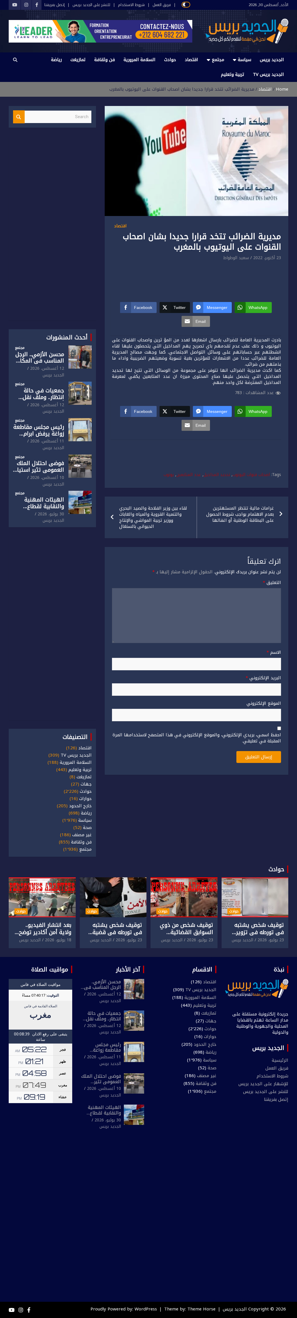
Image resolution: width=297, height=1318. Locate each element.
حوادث (170, 60)
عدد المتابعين (188, 475)
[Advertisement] (175, 278)
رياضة (56, 60)
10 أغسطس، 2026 (47, 478)
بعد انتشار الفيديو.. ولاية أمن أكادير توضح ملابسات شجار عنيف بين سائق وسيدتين (43, 936)
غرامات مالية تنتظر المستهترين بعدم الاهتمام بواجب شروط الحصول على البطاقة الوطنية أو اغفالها (240, 514)
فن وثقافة (104, 60)
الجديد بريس (272, 60)
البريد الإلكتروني (263, 678)
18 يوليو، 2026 (58, 940)
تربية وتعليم (232, 74)
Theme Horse (201, 1309)
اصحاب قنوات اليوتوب (251, 475)
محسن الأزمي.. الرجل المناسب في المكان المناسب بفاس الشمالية (39, 364)
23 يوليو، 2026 (271, 940)
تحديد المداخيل (217, 475)
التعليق (272, 583)
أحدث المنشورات (67, 337)
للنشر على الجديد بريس (91, 5)
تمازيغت (78, 60)
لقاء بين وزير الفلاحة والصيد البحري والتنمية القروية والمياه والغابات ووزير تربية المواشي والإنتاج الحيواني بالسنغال (153, 517)
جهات (86, 784)
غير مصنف (82, 835)
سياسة (244, 60)
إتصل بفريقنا (54, 5)
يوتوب (169, 475)
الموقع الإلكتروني (264, 703)
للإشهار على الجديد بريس (263, 1084)
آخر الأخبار (128, 969)
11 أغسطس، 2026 (47, 441)
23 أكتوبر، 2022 (267, 258)
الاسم (274, 652)
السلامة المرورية (139, 60)
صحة (87, 828)
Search (19, 116)
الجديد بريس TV (268, 74)
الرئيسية (280, 1060)
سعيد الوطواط (236, 258)
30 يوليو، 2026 (51, 514)
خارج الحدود (80, 806)
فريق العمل (162, 5)
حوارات (85, 799)
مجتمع (218, 60)
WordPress (146, 1309)
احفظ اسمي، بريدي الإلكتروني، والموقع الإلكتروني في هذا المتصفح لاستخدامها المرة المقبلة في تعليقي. (197, 738)
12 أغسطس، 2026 (47, 368)
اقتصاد (191, 60)
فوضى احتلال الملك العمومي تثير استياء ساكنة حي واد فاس (39, 470)
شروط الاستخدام (131, 5)
